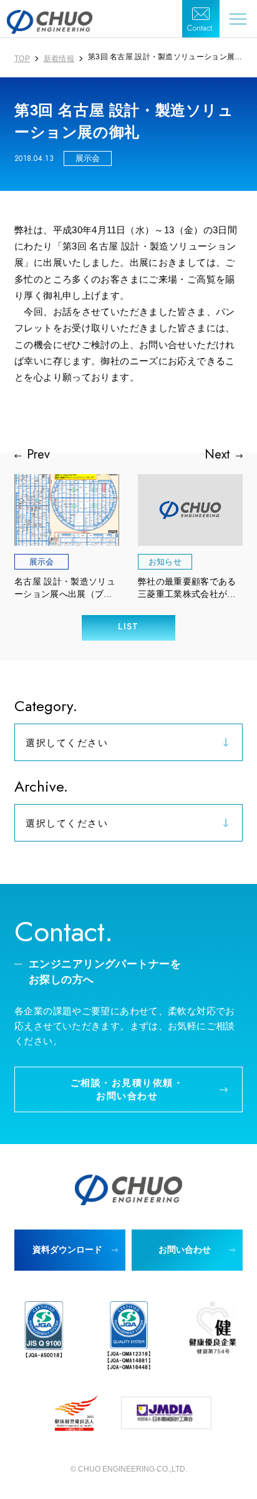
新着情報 (59, 58)
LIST (128, 626)
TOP (22, 58)
